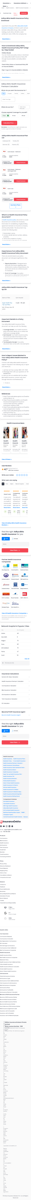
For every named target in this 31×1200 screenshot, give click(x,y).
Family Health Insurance (9, 780)
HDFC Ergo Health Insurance (10, 806)
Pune (2, 644)
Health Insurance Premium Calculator (12, 681)
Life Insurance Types (5, 978)
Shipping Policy (4, 870)
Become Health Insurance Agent (11, 715)
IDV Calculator (3, 943)
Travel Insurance (4, 854)
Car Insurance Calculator (9, 686)
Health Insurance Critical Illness (11, 765)
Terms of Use (3, 873)
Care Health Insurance (9, 803)
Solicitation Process (5, 896)
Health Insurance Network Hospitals (12, 794)
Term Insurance (4, 847)
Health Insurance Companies (10, 772)
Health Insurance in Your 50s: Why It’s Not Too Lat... (24, 442)
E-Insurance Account (5, 877)
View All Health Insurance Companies (14, 613)
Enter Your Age (6, 99)
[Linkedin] (9, 826)
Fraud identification (5, 889)
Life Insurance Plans (5, 987)
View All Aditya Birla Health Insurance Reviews (14, 524)
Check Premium (20, 162)
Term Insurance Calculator (9, 699)
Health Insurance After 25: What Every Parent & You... (15, 442)
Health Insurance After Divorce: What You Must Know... (6, 442)
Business (2, 852)
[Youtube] (4, 826)
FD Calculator (6, 703)
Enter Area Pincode (23, 107)
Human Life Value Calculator (10, 677)
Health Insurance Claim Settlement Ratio (13, 767)
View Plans (13, 550)
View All (27, 659)
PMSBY (23, 812)
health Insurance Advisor (9, 769)
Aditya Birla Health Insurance (10, 808)
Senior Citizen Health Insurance (11, 783)
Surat (2, 655)
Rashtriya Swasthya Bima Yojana (11, 812)
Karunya (26, 817)
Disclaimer (2, 891)
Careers (2, 900)
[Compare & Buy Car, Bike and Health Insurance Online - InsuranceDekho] (10, 822)
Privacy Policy (3, 863)
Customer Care (7, 13)
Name (4, 544)
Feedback (2, 887)
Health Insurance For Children (10, 789)
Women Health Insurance (9, 787)
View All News (6, 459)
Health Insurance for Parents (10, 785)
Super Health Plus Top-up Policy (7, 304)
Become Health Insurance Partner (8, 1002)
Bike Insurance (3, 840)
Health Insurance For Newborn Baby (12, 791)
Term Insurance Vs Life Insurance (8, 983)
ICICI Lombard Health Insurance (11, 810)
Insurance (6, 3)
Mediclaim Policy (7, 761)
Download (24, 13)
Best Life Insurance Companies (8, 985)
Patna (3, 651)
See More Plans (15, 205)
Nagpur (3, 640)
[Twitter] (12, 826)
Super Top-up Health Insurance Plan (12, 774)
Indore (3, 633)
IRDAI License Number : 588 (14, 1026)
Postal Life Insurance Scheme (7, 976)
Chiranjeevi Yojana (8, 814)
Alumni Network (4, 898)
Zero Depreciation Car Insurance (8, 941)
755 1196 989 (6, 831)
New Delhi (4, 637)
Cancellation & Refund (5, 875)
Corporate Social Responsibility (8, 903)
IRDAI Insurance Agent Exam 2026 (8, 1008)
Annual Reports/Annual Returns (8, 893)
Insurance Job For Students (7, 1013)
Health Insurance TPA (8, 776)
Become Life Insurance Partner (7, 1004)
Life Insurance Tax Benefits (6, 990)
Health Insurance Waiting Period (11, 796)
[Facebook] (1, 826)
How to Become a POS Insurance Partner (10, 1006)
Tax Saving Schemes (5, 856)
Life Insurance (3, 845)
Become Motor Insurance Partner (8, 999)
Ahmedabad (5, 648)
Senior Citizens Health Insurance (8, 971)
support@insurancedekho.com (13, 829)
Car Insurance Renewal (6, 936)
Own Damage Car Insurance (7, 945)
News (4, 6)
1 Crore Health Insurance (19, 761)
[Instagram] (7, 826)
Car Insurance (3, 838)
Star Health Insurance (8, 801)
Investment (3, 849)
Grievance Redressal (5, 866)
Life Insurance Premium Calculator (8, 992)
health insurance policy (9, 220)
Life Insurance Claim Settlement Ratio (9, 981)
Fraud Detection (4, 868)
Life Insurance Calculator (9, 694)
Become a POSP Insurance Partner (8, 997)
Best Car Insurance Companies (8, 950)
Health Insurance (7, 758)
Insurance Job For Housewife (7, 1011)
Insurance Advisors (20, 3)
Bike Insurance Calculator (9, 690)
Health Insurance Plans (19, 758)
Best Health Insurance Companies (8, 957)
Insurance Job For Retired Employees (9, 1015)
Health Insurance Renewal (10, 778)
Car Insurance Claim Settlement (8, 948)
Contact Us (3, 884)
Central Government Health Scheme (12, 817)
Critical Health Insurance (6, 964)
